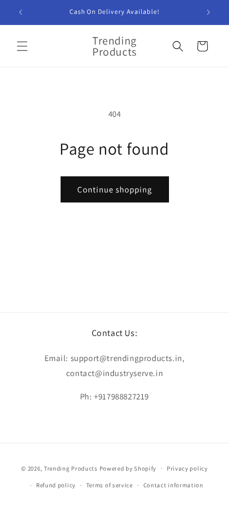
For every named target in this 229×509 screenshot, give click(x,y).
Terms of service (109, 485)
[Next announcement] (208, 12)
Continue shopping (114, 189)
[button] (22, 46)
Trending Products (71, 468)
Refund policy (56, 485)
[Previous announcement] (20, 12)
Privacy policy (187, 468)
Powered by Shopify (128, 468)
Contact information (173, 485)
